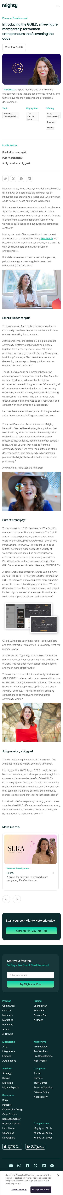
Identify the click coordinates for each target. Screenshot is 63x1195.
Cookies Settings (19, 1189)
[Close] (58, 1175)
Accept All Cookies (41, 1189)
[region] (31, 1183)
